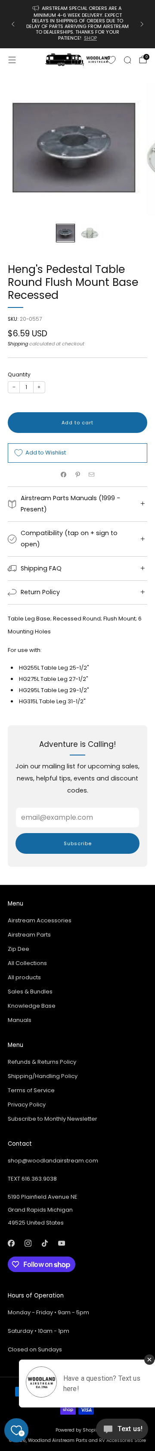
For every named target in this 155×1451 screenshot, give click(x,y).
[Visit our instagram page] (27, 1243)
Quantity (19, 374)
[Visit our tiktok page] (44, 1243)
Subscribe (78, 843)
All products (24, 977)
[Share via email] (91, 474)
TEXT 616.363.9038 (32, 1179)
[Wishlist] (111, 60)
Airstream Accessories (39, 920)
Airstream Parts (29, 935)
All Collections (27, 963)
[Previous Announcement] (13, 24)
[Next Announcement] (142, 24)
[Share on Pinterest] (77, 474)
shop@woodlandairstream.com (53, 1160)
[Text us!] (122, 1432)
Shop (90, 37)
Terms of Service (31, 1090)
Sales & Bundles (30, 991)
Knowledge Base (32, 1006)
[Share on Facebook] (63, 474)
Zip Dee (18, 949)
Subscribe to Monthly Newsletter (52, 1119)
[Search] (127, 60)
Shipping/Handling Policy (43, 1076)
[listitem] (77, 24)
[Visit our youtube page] (61, 1243)
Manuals (19, 1020)
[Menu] (12, 60)
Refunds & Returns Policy (42, 1062)
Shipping (18, 343)
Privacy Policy (27, 1104)
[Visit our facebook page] (11, 1243)
